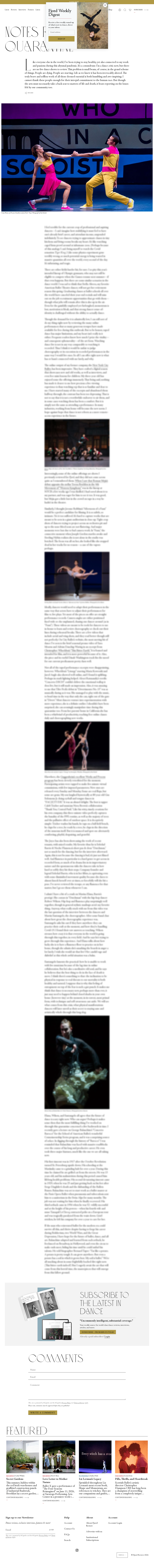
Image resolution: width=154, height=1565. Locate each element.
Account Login (115, 1523)
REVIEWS (10, 1476)
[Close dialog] (105, 5)
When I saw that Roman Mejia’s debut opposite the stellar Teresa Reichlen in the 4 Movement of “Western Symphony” (76, 485)
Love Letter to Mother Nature (55, 1481)
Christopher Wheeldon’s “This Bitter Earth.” (68, 650)
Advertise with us (94, 1532)
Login (107, 1336)
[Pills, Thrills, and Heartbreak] (131, 1457)
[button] (110, 10)
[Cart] (130, 10)
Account (68, 1523)
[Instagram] (77, 1550)
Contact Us (69, 1529)
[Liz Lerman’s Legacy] (95, 1457)
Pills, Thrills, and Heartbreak (131, 1479)
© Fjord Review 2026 (139, 1555)
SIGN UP (61, 39)
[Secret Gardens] (22, 1457)
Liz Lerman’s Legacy (90, 1479)
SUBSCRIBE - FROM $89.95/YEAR (98, 1332)
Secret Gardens (14, 1479)
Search (67, 1540)
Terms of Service (79, 1403)
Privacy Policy (66, 1403)
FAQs (67, 1534)
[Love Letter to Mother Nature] (59, 1457)
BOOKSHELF (83, 1476)
